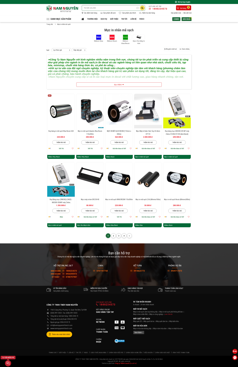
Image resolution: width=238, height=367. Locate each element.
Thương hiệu (92, 19)
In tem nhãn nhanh (142, 302)
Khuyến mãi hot (171, 49)
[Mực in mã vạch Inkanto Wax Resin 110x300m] (90, 111)
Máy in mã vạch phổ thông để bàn (171, 312)
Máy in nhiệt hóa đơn (175, 329)
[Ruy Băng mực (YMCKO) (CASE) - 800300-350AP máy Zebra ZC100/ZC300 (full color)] (61, 179)
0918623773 (139, 271)
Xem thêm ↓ (138, 332)
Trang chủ (49, 24)
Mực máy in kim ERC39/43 (90, 199)
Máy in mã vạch (140, 309)
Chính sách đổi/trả (116, 352)
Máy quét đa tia (149, 321)
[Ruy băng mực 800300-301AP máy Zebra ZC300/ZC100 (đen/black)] (177, 111)
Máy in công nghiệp (156, 314)
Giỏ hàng (184, 7)
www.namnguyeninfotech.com (61, 328)
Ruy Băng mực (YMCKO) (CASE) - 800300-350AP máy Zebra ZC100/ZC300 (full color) (61, 202)
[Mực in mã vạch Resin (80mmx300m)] (177, 179)
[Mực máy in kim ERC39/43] (90, 179)
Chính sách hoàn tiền (134, 352)
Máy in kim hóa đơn (160, 329)
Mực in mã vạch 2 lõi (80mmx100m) (148, 199)
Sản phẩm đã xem (109, 13)
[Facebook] (117, 322)
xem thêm (168, 314)
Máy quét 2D (137, 321)
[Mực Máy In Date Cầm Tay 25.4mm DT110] (148, 111)
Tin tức (124, 19)
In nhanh (136, 305)
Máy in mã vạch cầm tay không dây (145, 312)
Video (141, 19)
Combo (176, 19)
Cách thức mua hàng (98, 352)
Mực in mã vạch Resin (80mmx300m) (177, 199)
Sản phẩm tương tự (61, 152)
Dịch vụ (104, 19)
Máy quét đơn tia (161, 321)
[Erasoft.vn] (133, 363)
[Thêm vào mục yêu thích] (73, 148)
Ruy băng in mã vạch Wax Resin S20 (61, 131)
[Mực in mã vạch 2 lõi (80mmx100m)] (148, 179)
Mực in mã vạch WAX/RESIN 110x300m (119, 199)
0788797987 (64, 277)
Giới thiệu (114, 19)
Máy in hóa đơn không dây (142, 329)
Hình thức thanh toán (181, 352)
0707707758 (102, 271)
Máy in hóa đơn (140, 326)
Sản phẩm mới (176, 13)
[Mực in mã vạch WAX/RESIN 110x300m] (119, 179)
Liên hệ (133, 19)
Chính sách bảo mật (162, 352)
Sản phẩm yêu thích (129, 13)
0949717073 (176, 271)
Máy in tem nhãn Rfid (140, 314)
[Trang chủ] (83, 19)
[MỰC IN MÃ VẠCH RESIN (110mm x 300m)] (119, 111)
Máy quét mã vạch (141, 318)
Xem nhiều (186, 49)
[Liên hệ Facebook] (235, 357)
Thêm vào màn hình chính (61, 334)
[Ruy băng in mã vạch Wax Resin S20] (61, 111)
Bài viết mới (188, 13)
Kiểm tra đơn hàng (148, 13)
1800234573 (159, 9)
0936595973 (64, 274)
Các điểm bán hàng (90, 13)
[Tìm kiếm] (142, 8)
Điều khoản (148, 352)
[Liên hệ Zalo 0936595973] (235, 351)
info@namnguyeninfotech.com (61, 325)
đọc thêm (118, 84)
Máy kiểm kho (174, 321)
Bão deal (186, 19)
